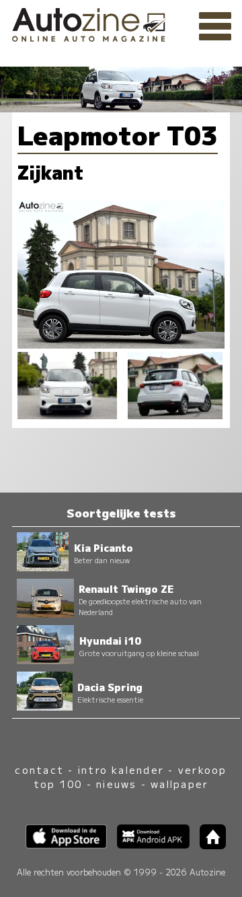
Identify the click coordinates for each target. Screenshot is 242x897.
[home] (208, 845)
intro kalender (121, 769)
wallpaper (179, 784)
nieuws (116, 784)
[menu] (215, 27)
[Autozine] (121, 22)
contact (39, 769)
